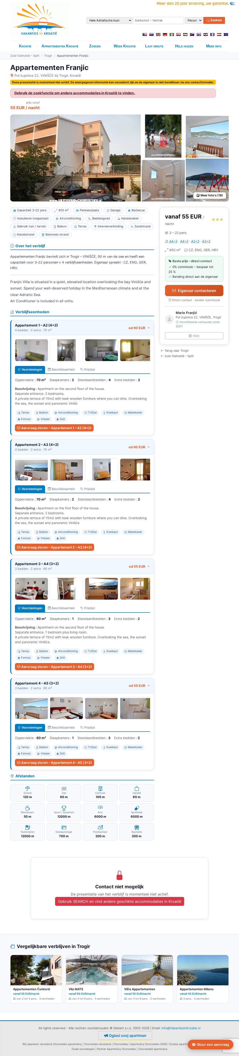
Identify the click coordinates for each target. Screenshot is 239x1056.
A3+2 (195, 241)
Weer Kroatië (125, 46)
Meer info (213, 46)
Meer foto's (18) (211, 195)
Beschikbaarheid (63, 369)
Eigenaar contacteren (197, 290)
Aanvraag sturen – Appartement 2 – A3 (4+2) (56, 547)
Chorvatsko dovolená (97, 1044)
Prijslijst (89, 369)
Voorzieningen (32, 369)
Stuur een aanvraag (213, 1044)
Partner (101, 1049)
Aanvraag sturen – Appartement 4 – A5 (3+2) (56, 762)
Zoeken (216, 20)
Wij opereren (30, 1044)
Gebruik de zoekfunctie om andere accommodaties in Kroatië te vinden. (74, 93)
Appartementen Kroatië (60, 46)
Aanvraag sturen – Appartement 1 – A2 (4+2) (56, 428)
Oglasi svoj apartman (127, 1035)
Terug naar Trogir (177, 350)
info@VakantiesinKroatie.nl (181, 1028)
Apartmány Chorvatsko (121, 1049)
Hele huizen (184, 46)
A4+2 (173, 241)
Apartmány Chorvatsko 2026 (148, 1044)
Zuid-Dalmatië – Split (24, 55)
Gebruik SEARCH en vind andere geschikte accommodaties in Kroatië (119, 901)
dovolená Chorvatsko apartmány (61, 1044)
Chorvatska (120, 1044)
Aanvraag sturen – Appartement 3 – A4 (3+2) (56, 667)
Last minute (154, 46)
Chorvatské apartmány (152, 1049)
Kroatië (25, 46)
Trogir (48, 55)
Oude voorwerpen (83, 1049)
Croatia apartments (181, 1044)
